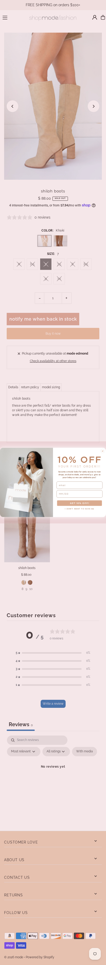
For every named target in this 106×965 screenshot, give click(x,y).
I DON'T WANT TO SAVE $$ (79, 509)
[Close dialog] (103, 451)
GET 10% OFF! (79, 503)
